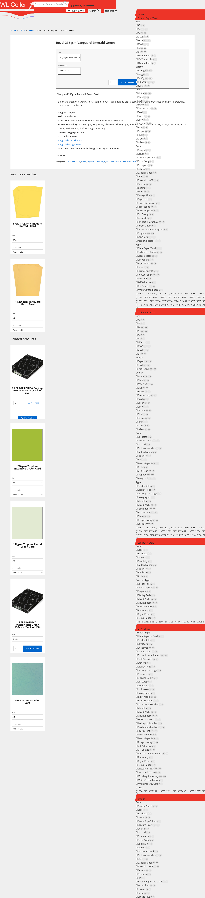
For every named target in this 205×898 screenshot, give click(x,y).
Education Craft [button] (146, 542)
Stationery (145, 610)
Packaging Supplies (150, 723)
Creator (144, 168)
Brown (143, 104)
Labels (143, 267)
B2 (142, 47)
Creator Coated (148, 851)
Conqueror (145, 836)
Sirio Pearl (146, 470)
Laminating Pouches (150, 704)
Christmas (146, 647)
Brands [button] (141, 798)
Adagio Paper (147, 806)
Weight (139, 66)
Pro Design (145, 214)
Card (144, 365)
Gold (142, 112)
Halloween (146, 689)
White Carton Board (150, 289)
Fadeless (144, 455)
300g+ (143, 85)
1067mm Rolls (147, 59)
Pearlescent (147, 512)
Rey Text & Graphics (151, 221)
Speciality (145, 523)
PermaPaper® (148, 210)
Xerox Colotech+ (149, 240)
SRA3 (143, 36)
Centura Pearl (148, 440)
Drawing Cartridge (149, 493)
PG (142, 459)
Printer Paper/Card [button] (148, 18)
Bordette (144, 436)
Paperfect (145, 199)
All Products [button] (144, 629)
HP (141, 877)
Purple (144, 131)
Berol (142, 549)
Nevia (143, 191)
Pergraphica (147, 206)
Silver (142, 138)
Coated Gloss (147, 651)
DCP (143, 176)
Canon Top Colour (149, 157)
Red (142, 134)
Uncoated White (149, 772)
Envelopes (145, 674)
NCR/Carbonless (149, 719)
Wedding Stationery (152, 776)
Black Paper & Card (150, 636)
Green (144, 116)
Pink (143, 127)
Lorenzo (144, 889)
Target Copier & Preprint (152, 229)
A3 (142, 32)
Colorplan (145, 165)
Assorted (145, 383)
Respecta (144, 218)
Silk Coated (146, 286)
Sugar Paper (146, 614)
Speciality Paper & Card (153, 753)
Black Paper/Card (149, 248)
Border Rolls (146, 486)
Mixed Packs (147, 504)
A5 (141, 25)
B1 (142, 51)
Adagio (144, 150)
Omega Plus (146, 195)
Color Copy (145, 161)
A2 (141, 334)
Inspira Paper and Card (152, 881)
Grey (143, 119)
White (144, 93)
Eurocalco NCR (148, 180)
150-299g (146, 82)
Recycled (144, 278)
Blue (143, 100)
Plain (144, 516)
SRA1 (143, 44)
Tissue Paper (146, 617)
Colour (139, 89)
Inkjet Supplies (148, 700)
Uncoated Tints (149, 768)
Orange (144, 123)
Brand (139, 146)
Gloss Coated (147, 255)
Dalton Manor (147, 172)
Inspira (144, 187)
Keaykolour (146, 885)
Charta (143, 828)
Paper (144, 361)
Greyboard (145, 259)
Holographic (146, 497)
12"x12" (143, 342)
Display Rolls (146, 489)
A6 (141, 319)
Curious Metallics (149, 448)
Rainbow (144, 572)
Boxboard (145, 643)
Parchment (146, 508)
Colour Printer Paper (152, 655)
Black (143, 97)
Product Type (143, 580)
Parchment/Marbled (151, 727)
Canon (143, 153)
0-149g (145, 78)
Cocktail (144, 444)
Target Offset (146, 225)
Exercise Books (147, 677)
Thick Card (147, 368)
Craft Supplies (148, 587)
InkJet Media (147, 263)
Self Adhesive (146, 282)
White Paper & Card (150, 783)
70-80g (145, 70)
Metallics (144, 501)
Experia (144, 184)
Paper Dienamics (148, 203)
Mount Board (147, 602)
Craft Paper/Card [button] (146, 312)
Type (138, 244)
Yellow (144, 142)
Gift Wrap (145, 681)
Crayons (144, 591)
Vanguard (146, 236)
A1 (141, 338)
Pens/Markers (147, 606)
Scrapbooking (148, 520)
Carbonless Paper (150, 252)
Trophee (146, 233)
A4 (143, 29)
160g (143, 74)
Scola (142, 467)
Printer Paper (148, 274)
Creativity (144, 561)
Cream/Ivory (147, 108)
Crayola (143, 557)
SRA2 (144, 40)
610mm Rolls (146, 55)
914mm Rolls (146, 63)
